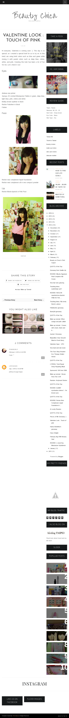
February (53, 257)
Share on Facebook (15, 280)
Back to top (62, 716)
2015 (50, 216)
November (53, 231)
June (51, 246)
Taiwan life (49, 137)
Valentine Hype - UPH (57, 344)
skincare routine (51, 156)
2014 (50, 219)
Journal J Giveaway (56, 334)
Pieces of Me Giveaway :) (58, 417)
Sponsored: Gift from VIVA (58, 370)
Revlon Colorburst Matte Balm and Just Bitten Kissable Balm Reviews (56, 660)
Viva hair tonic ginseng (57, 283)
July (51, 243)
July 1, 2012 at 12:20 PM (16, 369)
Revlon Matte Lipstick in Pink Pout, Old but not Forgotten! (56, 614)
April (51, 252)
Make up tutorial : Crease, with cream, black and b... (58, 327)
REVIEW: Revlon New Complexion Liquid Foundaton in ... (57, 403)
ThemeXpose (16, 715)
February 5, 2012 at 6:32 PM (17, 352)
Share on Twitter (34, 280)
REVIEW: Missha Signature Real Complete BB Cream (58, 276)
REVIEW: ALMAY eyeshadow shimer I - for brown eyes (58, 390)
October (53, 234)
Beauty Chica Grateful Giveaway (55, 566)
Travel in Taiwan (51, 141)
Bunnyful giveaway (56, 312)
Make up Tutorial (26, 290)
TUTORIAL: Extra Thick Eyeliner (55, 634)
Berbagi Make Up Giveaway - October (56, 589)
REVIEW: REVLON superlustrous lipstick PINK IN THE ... (57, 295)
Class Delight (54, 433)
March (52, 254)
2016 (50, 213)
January (52, 448)
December (53, 228)
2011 (50, 451)
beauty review (50, 144)
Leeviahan (13, 366)
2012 (50, 225)
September (53, 237)
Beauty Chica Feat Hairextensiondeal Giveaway (55, 670)
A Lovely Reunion (55, 409)
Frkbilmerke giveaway (57, 308)
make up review (51, 148)
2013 (50, 222)
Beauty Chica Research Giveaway (56, 578)
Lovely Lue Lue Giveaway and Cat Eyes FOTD (55, 624)
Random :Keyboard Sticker (58, 380)
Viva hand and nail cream (57, 348)
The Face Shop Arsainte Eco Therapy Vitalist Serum (57, 354)
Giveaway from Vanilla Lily (58, 270)
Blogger (60, 457)
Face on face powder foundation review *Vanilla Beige (56, 647)
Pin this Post (24, 284)
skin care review (51, 152)
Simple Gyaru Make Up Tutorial (32, 331)
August (52, 240)
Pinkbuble (13, 349)
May (51, 249)
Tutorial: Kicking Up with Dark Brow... (10, 331)
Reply (43, 357)
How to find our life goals (60, 173)
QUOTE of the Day (56, 267)
